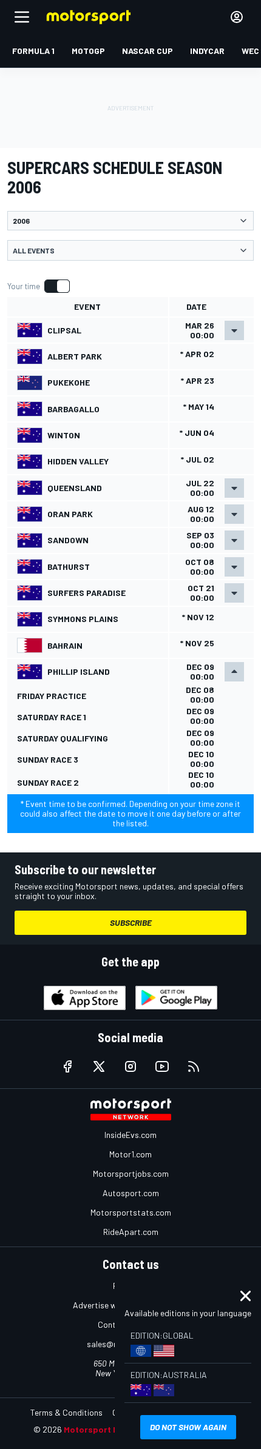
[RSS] (193, 1066)
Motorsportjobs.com (131, 1173)
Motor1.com (130, 1154)
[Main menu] (22, 17)
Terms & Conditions (66, 1412)
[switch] (38, 286)
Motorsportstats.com (130, 1212)
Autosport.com (131, 1193)
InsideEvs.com (130, 1134)
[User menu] (237, 17)
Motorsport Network (106, 1429)
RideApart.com (130, 1231)
